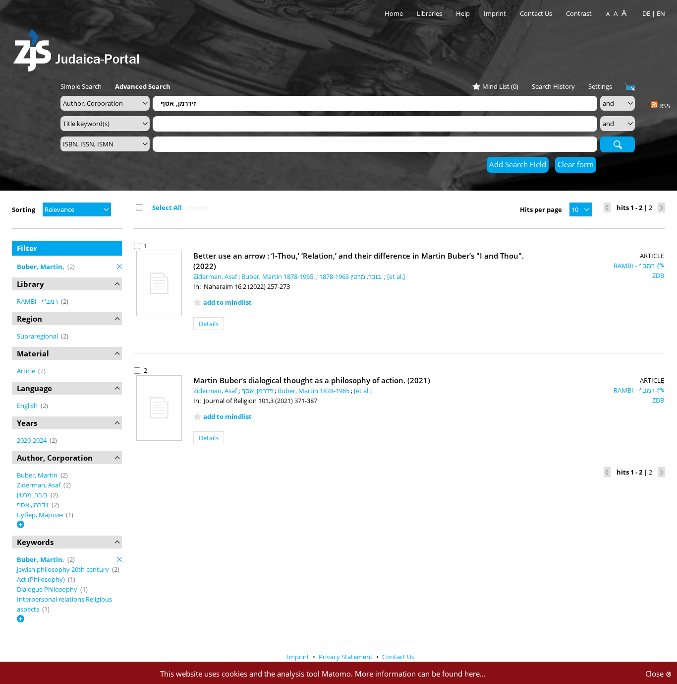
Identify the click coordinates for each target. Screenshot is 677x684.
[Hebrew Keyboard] (630, 87)
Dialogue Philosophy (48, 589)
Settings (600, 86)
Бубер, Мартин (40, 514)
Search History (553, 86)
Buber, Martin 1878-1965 (314, 390)
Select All (167, 207)
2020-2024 (32, 440)
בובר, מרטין (33, 494)
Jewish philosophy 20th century (64, 569)
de (646, 13)
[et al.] (396, 276)
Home (394, 13)
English (28, 405)
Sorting (23, 209)
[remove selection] (119, 267)
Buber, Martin (38, 475)
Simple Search (81, 86)
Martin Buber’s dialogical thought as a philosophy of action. (311, 380)
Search (617, 144)
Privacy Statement (346, 656)
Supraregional (38, 336)
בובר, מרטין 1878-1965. (351, 276)
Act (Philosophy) (41, 579)
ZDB (658, 275)
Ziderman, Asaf (39, 484)
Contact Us (537, 13)
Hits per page (541, 209)
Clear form (576, 164)
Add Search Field (517, 164)
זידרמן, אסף (33, 504)
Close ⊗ (658, 674)
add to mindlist (227, 302)
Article (27, 370)
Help (463, 13)
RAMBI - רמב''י (38, 301)
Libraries (429, 13)
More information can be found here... (420, 674)
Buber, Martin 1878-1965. (278, 276)
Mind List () (500, 86)
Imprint (495, 13)
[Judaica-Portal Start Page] (79, 48)
